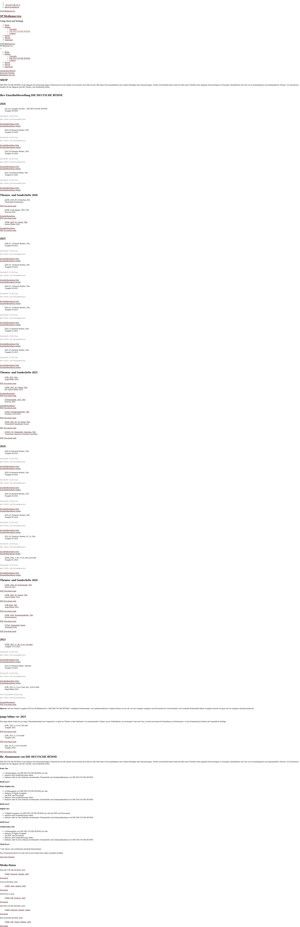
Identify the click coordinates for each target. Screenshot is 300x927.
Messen (7, 38)
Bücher (7, 36)
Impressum (9, 40)
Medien (7, 27)
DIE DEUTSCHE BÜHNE (19, 31)
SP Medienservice (10, 16)
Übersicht (13, 29)
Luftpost (12, 33)
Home (7, 25)
